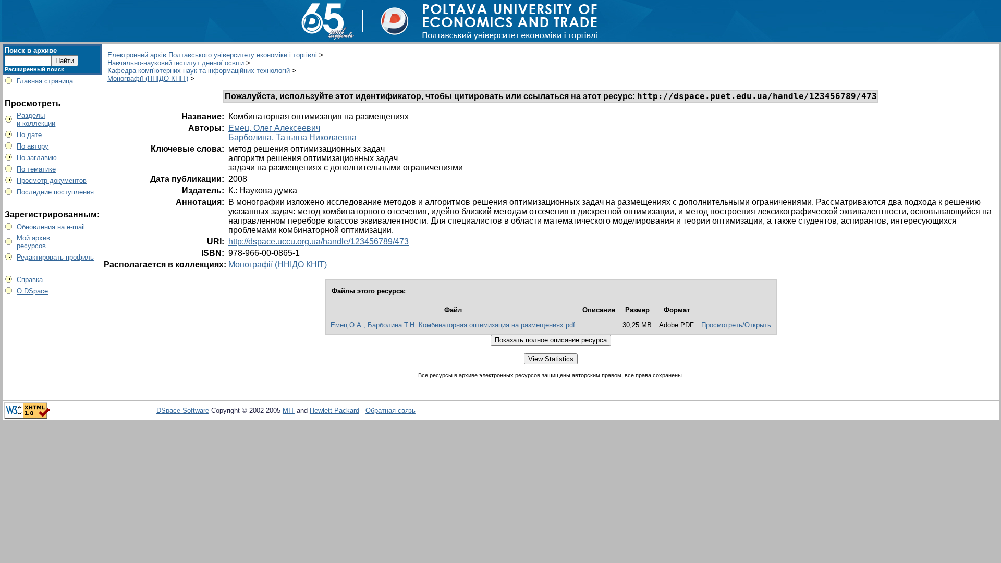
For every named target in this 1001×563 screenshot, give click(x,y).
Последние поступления (55, 192)
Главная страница (45, 81)
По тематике (36, 169)
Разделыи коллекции (36, 119)
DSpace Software (182, 410)
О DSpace (32, 291)
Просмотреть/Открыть (736, 325)
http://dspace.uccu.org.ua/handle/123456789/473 (318, 241)
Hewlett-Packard (334, 410)
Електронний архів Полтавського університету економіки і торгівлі (212, 55)
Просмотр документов (52, 181)
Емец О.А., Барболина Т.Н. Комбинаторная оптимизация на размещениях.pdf (453, 325)
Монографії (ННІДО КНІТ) (147, 78)
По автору (32, 146)
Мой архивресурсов (33, 242)
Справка (30, 280)
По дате (29, 135)
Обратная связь (390, 410)
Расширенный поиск (34, 69)
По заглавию (37, 158)
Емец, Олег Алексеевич (274, 128)
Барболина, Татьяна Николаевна (292, 137)
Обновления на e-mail (51, 227)
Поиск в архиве (31, 50)
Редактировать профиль (55, 257)
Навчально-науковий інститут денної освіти (175, 63)
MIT (289, 410)
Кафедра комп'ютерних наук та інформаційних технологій (198, 71)
